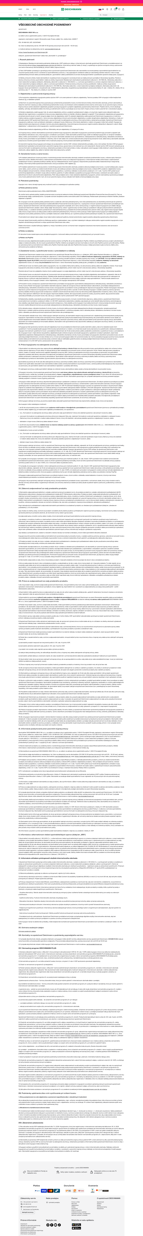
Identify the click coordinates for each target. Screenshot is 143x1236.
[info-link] (81, 2)
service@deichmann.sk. (94, 944)
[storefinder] (107, 9)
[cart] (123, 9)
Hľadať (105, 15)
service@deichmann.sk (52, 49)
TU (25, 99)
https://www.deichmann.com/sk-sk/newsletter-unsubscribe (86, 1035)
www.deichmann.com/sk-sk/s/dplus (95, 1089)
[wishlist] (119, 9)
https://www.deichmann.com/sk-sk (44, 65)
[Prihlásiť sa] (111, 9)
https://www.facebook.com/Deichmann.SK (33, 52)
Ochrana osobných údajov (27, 931)
